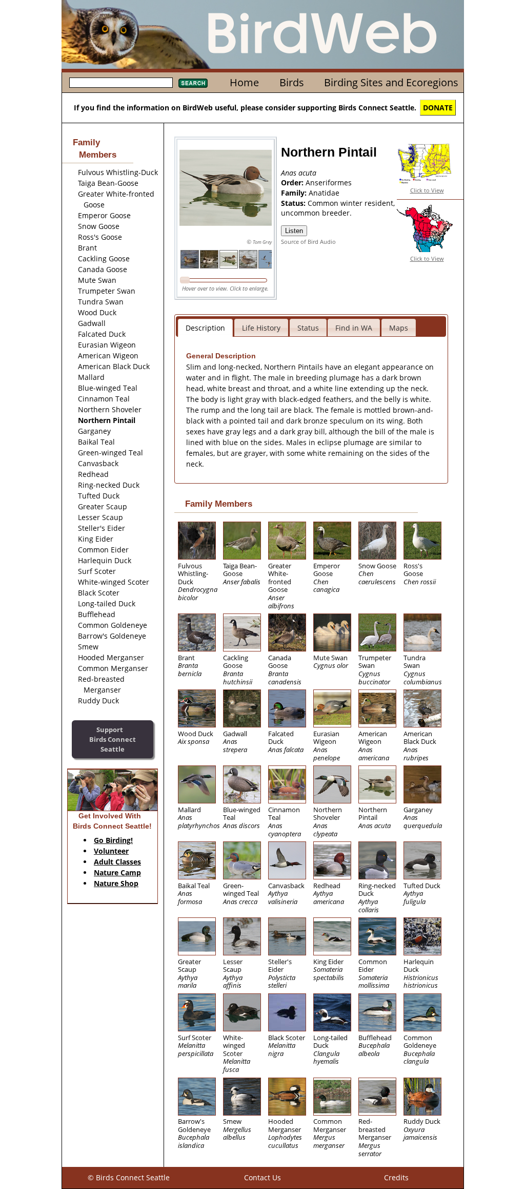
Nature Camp (117, 872)
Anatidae (324, 193)
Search (193, 83)
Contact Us (262, 1177)
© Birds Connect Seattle (129, 1177)
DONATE (438, 107)
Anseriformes (329, 182)
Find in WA (353, 328)
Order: (293, 182)
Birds (291, 82)
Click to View (427, 190)
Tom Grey (262, 242)
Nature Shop (116, 883)
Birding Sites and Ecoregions (391, 82)
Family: (295, 193)
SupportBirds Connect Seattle (112, 739)
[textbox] (121, 83)
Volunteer (111, 851)
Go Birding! (113, 840)
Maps (398, 328)
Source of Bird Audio (308, 241)
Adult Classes (117, 862)
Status (308, 328)
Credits (396, 1177)
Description (205, 328)
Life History (261, 328)
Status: (294, 203)
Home (244, 82)
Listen (294, 231)
